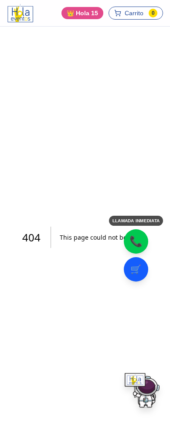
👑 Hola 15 (82, 13)
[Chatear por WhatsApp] (142, 393)
